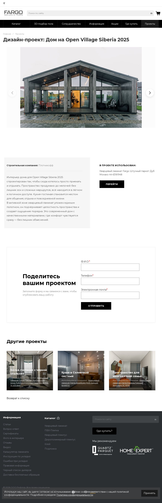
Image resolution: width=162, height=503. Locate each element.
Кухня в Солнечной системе (75, 374)
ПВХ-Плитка (52, 430)
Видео (7, 447)
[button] (150, 93)
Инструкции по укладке (17, 456)
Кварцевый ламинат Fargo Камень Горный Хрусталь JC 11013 (132, 383)
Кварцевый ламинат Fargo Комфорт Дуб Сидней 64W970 (80, 383)
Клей (47, 444)
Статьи (7, 424)
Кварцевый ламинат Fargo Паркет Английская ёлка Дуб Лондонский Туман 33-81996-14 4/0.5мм (29, 382)
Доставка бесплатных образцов (21, 474)
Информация (12, 417)
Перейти (112, 184)
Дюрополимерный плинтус (60, 439)
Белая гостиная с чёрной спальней (28, 372)
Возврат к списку (18, 398)
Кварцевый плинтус (56, 435)
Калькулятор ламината (16, 451)
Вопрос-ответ (11, 429)
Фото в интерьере (13, 438)
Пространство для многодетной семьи (127, 374)
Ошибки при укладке (15, 461)
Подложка (50, 448)
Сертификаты (11, 433)
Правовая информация (16, 465)
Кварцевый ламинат (56, 425)
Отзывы (7, 442)
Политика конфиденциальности (74, 495)
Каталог (50, 418)
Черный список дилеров (17, 470)
